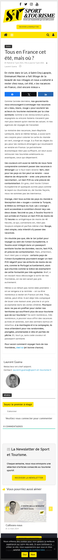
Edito (8, 46)
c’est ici (20, 347)
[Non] (54, 549)
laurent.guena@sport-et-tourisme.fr (32, 370)
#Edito (7, 395)
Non (33, 554)
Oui (25, 554)
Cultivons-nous (12, 525)
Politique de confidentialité (33, 550)
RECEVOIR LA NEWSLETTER (29, 27)
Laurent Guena (11, 66)
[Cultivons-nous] (24, 495)
